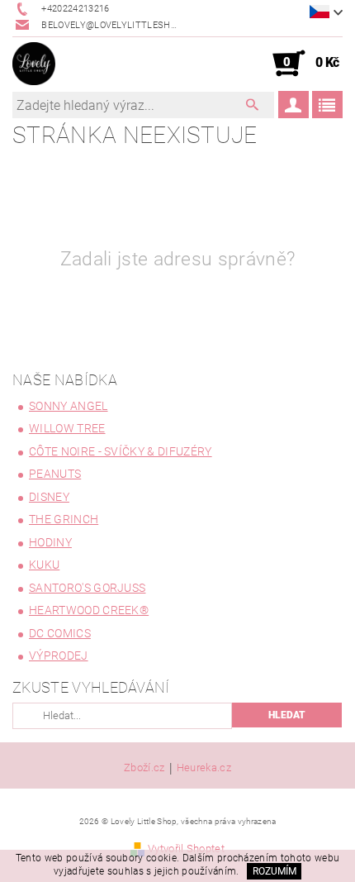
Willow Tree (67, 428)
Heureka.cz (204, 768)
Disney (49, 496)
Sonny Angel (68, 405)
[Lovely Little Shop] (33, 63)
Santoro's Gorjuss (87, 587)
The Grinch (63, 519)
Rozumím (274, 871)
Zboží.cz (144, 768)
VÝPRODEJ (58, 655)
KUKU (44, 564)
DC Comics (60, 633)
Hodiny (50, 542)
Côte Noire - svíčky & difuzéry (120, 451)
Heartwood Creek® (89, 610)
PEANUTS (55, 473)
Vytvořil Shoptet (186, 848)
